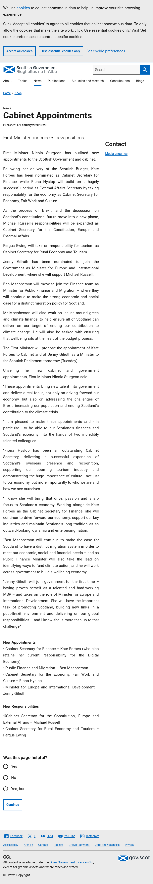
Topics (22, 81)
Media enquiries (116, 154)
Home (7, 93)
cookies (23, 8)
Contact (43, 844)
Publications (56, 81)
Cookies (58, 844)
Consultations (120, 81)
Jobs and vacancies (107, 844)
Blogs (140, 81)
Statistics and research (88, 81)
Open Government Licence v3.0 (71, 862)
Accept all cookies (19, 51)
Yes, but (17, 788)
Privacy (129, 844)
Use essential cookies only (61, 51)
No (13, 777)
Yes (14, 766)
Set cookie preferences (105, 51)
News (37, 81)
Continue (12, 805)
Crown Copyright (79, 844)
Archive (28, 844)
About (7, 81)
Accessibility (10, 844)
